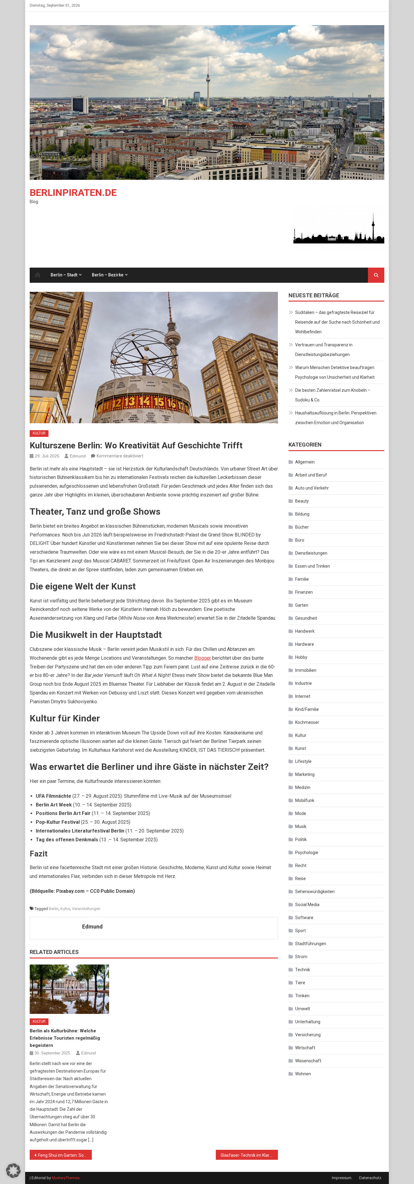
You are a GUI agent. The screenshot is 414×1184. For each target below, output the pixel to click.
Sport (300, 930)
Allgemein (305, 462)
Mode (300, 813)
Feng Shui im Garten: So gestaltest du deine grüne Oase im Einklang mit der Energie (65, 1155)
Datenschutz (370, 1178)
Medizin (302, 787)
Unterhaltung (307, 1021)
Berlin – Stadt (64, 274)
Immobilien (305, 670)
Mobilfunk (304, 800)
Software (304, 917)
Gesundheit (306, 618)
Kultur (39, 433)
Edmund (78, 455)
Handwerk (305, 631)
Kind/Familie (307, 709)
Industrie (303, 683)
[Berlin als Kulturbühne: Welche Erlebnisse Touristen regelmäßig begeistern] (69, 989)
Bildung (302, 514)
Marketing (305, 774)
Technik (302, 969)
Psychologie (306, 852)
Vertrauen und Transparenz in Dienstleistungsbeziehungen (323, 349)
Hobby (301, 657)
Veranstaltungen (86, 908)
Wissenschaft (308, 1060)
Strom (301, 956)
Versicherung (308, 1034)
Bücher (302, 527)
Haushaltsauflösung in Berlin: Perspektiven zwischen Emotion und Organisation (335, 418)
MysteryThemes (65, 1178)
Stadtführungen (310, 943)
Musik (300, 826)
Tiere (300, 982)
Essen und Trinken (312, 566)
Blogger (202, 658)
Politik (301, 839)
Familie (302, 579)
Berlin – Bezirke (107, 274)
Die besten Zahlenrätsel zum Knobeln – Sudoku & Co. (332, 395)
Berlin (53, 908)
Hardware (304, 644)
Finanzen (304, 592)
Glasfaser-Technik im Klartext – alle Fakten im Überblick (249, 1155)
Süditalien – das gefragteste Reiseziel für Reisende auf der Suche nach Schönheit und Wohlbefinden (337, 322)
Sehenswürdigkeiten (315, 891)
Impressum (342, 1178)
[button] (13, 1170)
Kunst (300, 748)
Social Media (307, 904)
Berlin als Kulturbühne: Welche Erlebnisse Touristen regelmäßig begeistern (65, 1038)
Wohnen (303, 1073)
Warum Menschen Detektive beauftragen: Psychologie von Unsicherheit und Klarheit (335, 372)
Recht (300, 865)
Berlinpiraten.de (73, 192)
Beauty (302, 501)
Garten (301, 605)
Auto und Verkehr (312, 488)
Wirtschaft (305, 1047)
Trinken (302, 995)
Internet (302, 696)
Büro (299, 540)
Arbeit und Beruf (311, 475)
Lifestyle (303, 761)
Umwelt (302, 1008)
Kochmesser (307, 722)
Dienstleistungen (311, 553)
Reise (300, 878)
